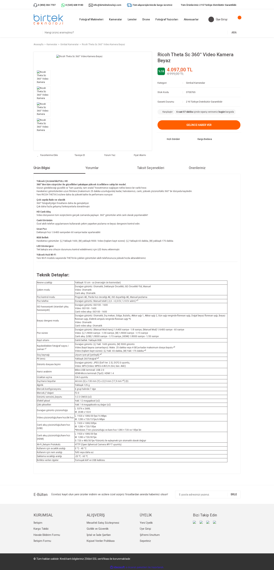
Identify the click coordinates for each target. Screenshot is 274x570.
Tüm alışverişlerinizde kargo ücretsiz (152, 5)
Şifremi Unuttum (150, 535)
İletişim (38, 522)
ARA (234, 32)
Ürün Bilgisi (42, 168)
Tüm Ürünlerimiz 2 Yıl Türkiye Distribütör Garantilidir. (209, 5)
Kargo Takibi (41, 528)
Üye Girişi (145, 528)
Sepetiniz (145, 541)
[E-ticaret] (136, 567)
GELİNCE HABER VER (199, 124)
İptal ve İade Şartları (99, 535)
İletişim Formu (42, 541)
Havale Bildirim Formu (47, 535)
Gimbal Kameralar (195, 82)
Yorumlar (92, 168)
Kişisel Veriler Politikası (101, 541)
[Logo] (48, 19)
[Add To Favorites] (48, 155)
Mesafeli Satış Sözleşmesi (103, 522)
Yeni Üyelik (146, 522)
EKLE (234, 494)
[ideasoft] (117, 567)
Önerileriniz (197, 168)
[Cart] (236, 19)
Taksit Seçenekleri (150, 168)
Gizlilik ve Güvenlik (97, 528)
